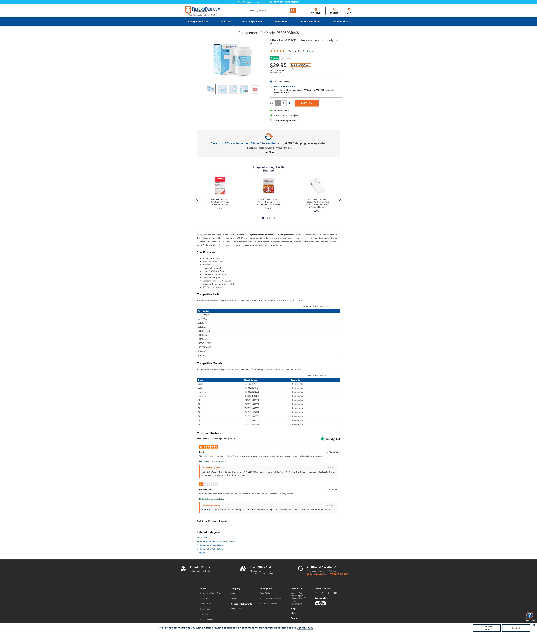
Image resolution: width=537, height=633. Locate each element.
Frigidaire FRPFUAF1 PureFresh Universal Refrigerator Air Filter (219, 202)
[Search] (293, 10)
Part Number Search (310, 306)
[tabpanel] (220, 195)
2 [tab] (267, 218)
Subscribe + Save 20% (284, 86)
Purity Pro (201, 552)
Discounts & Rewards (241, 603)
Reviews (234, 598)
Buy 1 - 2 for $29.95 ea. (299, 65)
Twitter (322, 593)
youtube (335, 593)
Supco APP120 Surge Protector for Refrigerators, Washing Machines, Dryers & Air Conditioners (317, 203)
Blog (293, 613)
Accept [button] (516, 628)
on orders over (255, 2)
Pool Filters (205, 609)
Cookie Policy (305, 627)
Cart (349, 12)
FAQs (293, 608)
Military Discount (237, 608)
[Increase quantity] (289, 103)
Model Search (313, 375)
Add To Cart (307, 103)
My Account (315, 12)
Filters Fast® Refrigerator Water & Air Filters (216, 541)
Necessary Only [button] (487, 628)
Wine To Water (266, 593)
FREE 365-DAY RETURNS (286, 2)
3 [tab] (270, 218)
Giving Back (266, 588)
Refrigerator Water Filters (211, 593)
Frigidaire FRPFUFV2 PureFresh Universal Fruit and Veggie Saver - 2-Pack (268, 202)
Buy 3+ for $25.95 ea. (298, 68)
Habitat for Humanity (268, 603)
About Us (234, 593)
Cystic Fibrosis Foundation (271, 598)
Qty (271, 103)
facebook (328, 593)
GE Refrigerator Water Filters (210, 545)
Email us (310, 571)
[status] (284, 103)
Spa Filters (204, 614)
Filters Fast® (202, 537)
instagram (316, 593)
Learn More (268, 152)
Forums (295, 618)
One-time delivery (282, 81)
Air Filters (204, 598)
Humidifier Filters (207, 619)
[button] (534, 625)
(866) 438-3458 (316, 574)
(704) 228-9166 (338, 574)
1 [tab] (263, 218)
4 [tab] (274, 218)
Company (235, 588)
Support (334, 12)
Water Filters (205, 603)
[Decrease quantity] (278, 103)
